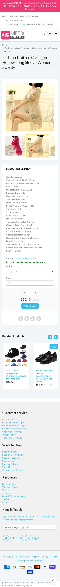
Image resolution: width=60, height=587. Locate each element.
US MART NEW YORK (25, 258)
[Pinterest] (21, 538)
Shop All (6, 467)
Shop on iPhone (9, 451)
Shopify (35, 556)
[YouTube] (35, 538)
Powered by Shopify (34, 560)
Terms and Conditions (13, 437)
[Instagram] (28, 538)
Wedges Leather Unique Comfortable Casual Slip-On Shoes (43, 376)
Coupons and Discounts (13, 470)
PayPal (5, 499)
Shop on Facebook (11, 457)
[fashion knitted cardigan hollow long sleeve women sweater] (30, 107)
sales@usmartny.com (35, 24)
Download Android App (13, 20)
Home (5, 16)
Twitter (6, 490)
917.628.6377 (16, 24)
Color (9, 266)
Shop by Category (11, 464)
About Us (14, 16)
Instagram (7, 493)
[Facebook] (13, 538)
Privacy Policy (8, 434)
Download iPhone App (29, 16)
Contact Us (7, 419)
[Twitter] (6, 538)
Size (8, 278)
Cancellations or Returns (14, 428)
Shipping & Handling (12, 431)
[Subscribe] (54, 527)
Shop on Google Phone (13, 454)
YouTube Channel (11, 487)
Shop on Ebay (8, 461)
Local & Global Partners (13, 496)
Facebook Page (9, 484)
